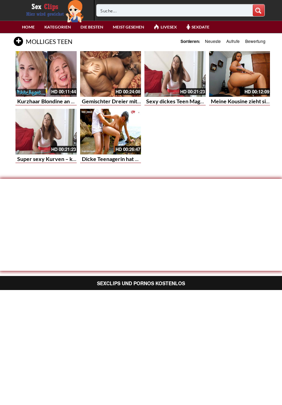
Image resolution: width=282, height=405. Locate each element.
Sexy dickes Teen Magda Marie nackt (191, 101)
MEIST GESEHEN (128, 27)
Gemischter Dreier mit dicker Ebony (126, 101)
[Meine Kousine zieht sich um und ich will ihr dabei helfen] (239, 74)
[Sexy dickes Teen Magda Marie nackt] (175, 74)
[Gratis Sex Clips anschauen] (53, 10)
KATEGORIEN (57, 27)
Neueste (213, 41)
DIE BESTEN (91, 27)
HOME (28, 27)
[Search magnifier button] (258, 10)
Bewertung (255, 41)
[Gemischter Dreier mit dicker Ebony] (110, 74)
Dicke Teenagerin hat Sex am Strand (126, 158)
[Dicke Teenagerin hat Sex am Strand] (110, 131)
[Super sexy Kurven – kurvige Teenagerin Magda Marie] (46, 131)
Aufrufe (233, 41)
